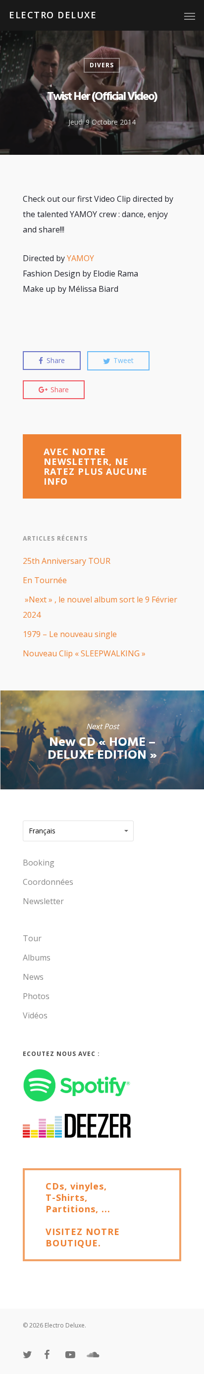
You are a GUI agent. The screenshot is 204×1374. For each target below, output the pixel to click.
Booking (38, 862)
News (33, 976)
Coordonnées (48, 881)
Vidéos (35, 1015)
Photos (36, 996)
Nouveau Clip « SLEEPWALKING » (84, 653)
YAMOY (80, 258)
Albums (37, 957)
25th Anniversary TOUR (66, 560)
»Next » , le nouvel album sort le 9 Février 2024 (100, 607)
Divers (102, 65)
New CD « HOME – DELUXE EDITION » (102, 739)
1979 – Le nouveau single (70, 634)
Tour (32, 938)
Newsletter (43, 901)
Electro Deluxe (53, 14)
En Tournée (45, 580)
